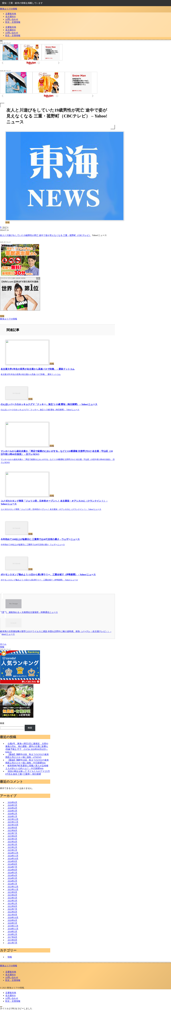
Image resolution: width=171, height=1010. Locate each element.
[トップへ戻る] (1, 1006)
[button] (5, 227)
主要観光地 (10, 972)
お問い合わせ (11, 977)
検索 (2, 723)
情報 (2, 316)
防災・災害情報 (12, 980)
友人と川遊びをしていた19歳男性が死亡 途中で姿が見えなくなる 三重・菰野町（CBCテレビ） (45, 235)
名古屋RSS (10, 974)
